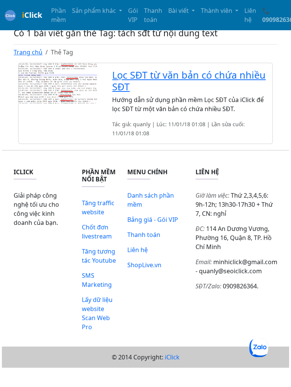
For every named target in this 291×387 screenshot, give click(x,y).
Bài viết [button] (179, 10)
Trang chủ (28, 52)
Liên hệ (250, 15)
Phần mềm (58, 15)
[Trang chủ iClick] (10, 15)
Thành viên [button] (217, 10)
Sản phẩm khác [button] (94, 10)
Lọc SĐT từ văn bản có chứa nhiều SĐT (189, 80)
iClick (172, 357)
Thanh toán (153, 15)
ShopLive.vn (144, 265)
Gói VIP (133, 15)
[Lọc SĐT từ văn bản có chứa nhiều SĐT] (58, 83)
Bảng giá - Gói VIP (152, 219)
